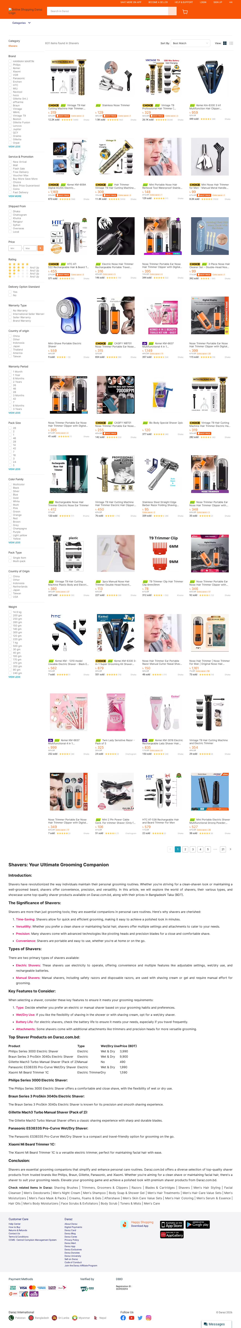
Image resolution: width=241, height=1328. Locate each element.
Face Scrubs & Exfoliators (79, 1203)
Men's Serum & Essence (214, 1198)
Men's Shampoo (94, 1193)
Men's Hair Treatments (164, 1193)
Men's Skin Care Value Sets (142, 1198)
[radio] (9, 264)
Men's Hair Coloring (179, 1198)
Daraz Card (70, 1230)
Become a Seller (158, 2)
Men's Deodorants (37, 1193)
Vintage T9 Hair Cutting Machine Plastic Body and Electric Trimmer (68, 584)
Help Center (15, 1224)
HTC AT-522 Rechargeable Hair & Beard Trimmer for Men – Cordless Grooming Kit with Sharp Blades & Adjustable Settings (85, 267)
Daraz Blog (70, 1233)
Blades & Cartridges (160, 1187)
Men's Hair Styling (207, 1187)
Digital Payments (73, 1227)
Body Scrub (109, 1203)
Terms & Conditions (18, 1236)
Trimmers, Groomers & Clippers (105, 1187)
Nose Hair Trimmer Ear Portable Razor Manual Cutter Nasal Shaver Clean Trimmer (162, 663)
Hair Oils (14, 1203)
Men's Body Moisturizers (40, 1203)
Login (203, 2)
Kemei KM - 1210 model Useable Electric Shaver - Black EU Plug (68, 664)
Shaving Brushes (66, 1187)
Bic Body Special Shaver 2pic (166, 422)
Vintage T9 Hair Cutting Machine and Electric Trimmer (208, 742)
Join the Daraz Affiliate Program (81, 1265)
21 (223, 849)
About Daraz (71, 1224)
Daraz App (70, 1246)
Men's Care (152, 1203)
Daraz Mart (70, 1243)
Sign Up (218, 2)
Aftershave (112, 1198)
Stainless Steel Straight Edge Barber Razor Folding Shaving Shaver (159, 505)
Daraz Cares (71, 1236)
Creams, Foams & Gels (85, 1198)
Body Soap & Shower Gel (127, 1193)
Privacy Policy (72, 1240)
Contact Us (14, 1233)
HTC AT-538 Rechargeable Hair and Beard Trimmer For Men (160, 821)
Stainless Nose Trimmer (116, 105)
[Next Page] (230, 849)
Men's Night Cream (66, 1193)
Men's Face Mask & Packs (47, 1198)
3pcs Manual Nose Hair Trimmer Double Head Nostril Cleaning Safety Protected (112, 584)
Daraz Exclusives (73, 1249)
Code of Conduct (73, 1262)
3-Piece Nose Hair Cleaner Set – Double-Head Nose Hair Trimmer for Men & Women (209, 267)
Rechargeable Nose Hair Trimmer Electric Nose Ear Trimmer (68, 504)
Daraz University (73, 1256)
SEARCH (172, 11)
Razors (136, 1187)
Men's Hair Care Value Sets (202, 1193)
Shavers (12, 45)
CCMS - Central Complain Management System (33, 1240)
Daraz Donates (72, 1252)
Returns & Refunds (18, 1230)
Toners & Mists (130, 1203)
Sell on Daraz (71, 1259)
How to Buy (14, 1227)
